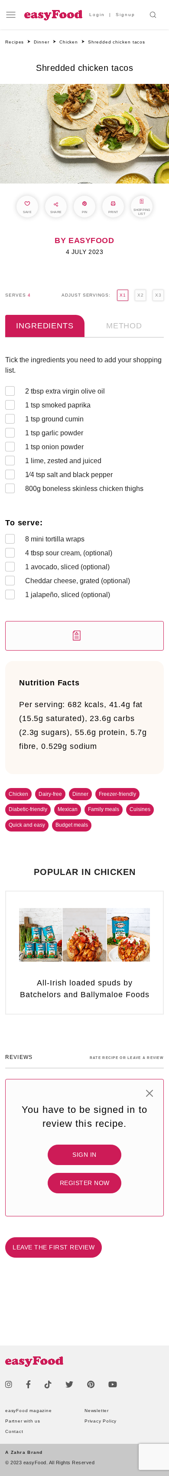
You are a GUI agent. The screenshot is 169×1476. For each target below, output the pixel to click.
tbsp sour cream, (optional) (68, 553)
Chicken (18, 794)
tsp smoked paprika (58, 405)
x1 (123, 295)
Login (97, 14)
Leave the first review (53, 1247)
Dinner (80, 794)
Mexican (68, 809)
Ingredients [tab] (44, 325)
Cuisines (140, 809)
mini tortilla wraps (54, 539)
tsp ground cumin (54, 419)
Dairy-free (50, 794)
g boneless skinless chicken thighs (84, 488)
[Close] (149, 1093)
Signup (125, 14)
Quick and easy (27, 825)
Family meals (103, 809)
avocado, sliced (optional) (67, 567)
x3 (158, 295)
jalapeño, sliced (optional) (67, 594)
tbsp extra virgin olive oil (65, 391)
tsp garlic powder (54, 433)
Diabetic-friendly (28, 809)
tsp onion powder (54, 447)
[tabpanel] (84, 502)
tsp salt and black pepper (69, 474)
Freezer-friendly (117, 794)
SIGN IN (84, 1154)
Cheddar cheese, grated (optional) (77, 580)
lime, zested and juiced (63, 460)
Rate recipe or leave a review (127, 1058)
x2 (140, 295)
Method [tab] (124, 325)
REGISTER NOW (85, 1182)
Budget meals (71, 825)
